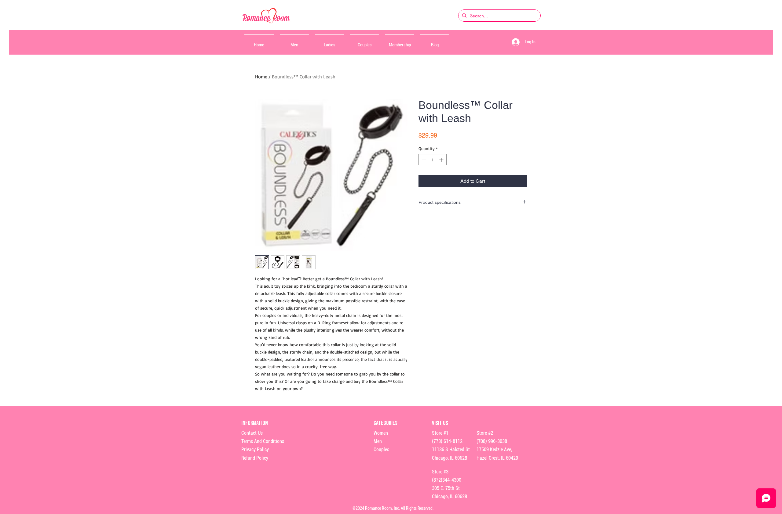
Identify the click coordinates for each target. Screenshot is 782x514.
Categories (385, 423)
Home (261, 77)
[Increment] (442, 159)
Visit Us (440, 423)
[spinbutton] (432, 159)
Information (255, 423)
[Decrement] (423, 159)
